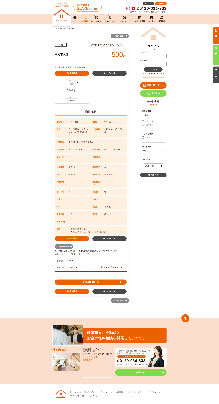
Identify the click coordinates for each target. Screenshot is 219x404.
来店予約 (155, 93)
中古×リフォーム (106, 392)
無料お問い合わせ (155, 85)
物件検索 (155, 175)
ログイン (148, 4)
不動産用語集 (63, 246)
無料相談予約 (140, 372)
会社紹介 (120, 392)
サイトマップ (154, 392)
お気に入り (111, 73)
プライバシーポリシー (136, 392)
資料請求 (73, 73)
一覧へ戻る (119, 36)
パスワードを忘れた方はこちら (153, 73)
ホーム (54, 28)
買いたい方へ (75, 392)
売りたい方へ (89, 392)
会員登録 (161, 4)
